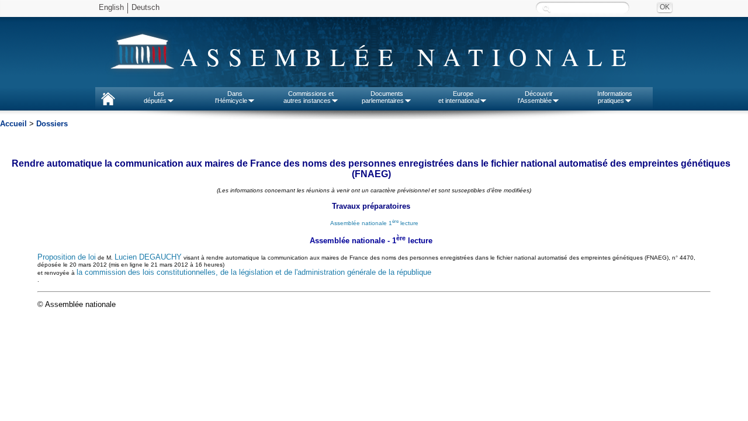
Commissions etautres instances (308, 97)
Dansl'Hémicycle (231, 97)
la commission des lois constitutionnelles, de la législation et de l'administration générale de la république (254, 272)
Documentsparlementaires (383, 97)
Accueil (13, 123)
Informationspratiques (614, 97)
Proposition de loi (66, 257)
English (111, 7)
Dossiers (52, 123)
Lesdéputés (155, 97)
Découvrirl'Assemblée (535, 97)
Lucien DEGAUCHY (148, 257)
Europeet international (458, 97)
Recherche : (546, 8)
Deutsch (145, 7)
